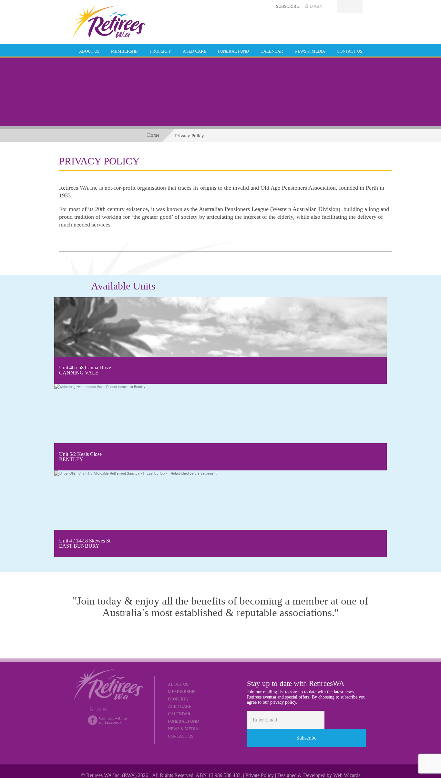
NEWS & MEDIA (310, 51)
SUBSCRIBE (287, 6)
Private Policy (259, 775)
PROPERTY (160, 51)
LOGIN (316, 6)
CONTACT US (349, 51)
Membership (181, 691)
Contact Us (180, 736)
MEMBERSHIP (124, 51)
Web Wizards (346, 775)
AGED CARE (194, 51)
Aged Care (179, 706)
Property (178, 699)
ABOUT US (89, 51)
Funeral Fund (183, 721)
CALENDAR (272, 51)
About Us (178, 684)
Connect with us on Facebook (113, 720)
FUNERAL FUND (233, 51)
